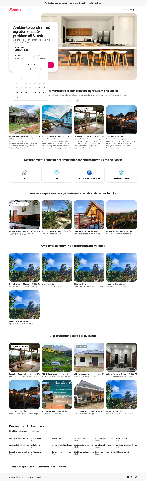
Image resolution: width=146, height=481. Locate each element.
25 (21, 92)
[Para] (77, 101)
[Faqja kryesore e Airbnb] (15, 9)
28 (35, 92)
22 (39, 88)
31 (17, 97)
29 (39, 92)
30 (44, 92)
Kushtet (38, 477)
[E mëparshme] (69, 101)
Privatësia (29, 477)
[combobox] (33, 49)
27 (30, 92)
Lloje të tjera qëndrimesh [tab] (18, 431)
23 (44, 88)
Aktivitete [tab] (35, 431)
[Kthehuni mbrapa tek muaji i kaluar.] (17, 64)
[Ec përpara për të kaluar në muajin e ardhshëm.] (43, 64)
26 (26, 92)
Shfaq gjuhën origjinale (92, 3)
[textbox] (23, 58)
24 (17, 92)
